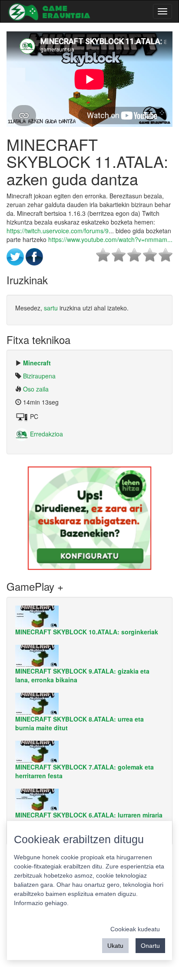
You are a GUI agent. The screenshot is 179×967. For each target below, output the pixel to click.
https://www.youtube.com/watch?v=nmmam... (110, 239)
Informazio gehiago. (41, 902)
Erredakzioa (45, 433)
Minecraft (37, 362)
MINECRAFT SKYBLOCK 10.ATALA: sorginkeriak (86, 631)
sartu (51, 307)
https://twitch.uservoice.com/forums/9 (58, 230)
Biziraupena (39, 375)
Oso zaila (36, 389)
